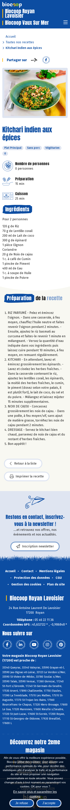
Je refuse (21, 803)
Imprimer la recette (30, 476)
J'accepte (48, 803)
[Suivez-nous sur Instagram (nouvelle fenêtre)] (47, 645)
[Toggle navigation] (65, 23)
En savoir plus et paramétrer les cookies (35, 793)
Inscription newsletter (38, 546)
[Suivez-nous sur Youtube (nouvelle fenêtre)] (34, 645)
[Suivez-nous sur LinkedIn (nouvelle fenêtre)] (20, 645)
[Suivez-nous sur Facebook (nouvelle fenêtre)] (7, 645)
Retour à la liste (25, 463)
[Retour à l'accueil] (17, 5)
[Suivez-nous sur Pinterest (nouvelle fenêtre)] (61, 645)
